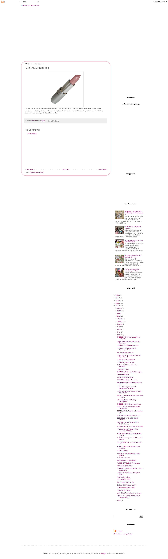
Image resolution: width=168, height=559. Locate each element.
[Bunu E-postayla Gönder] (49, 121)
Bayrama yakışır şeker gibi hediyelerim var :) (133, 256)
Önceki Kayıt (102, 169)
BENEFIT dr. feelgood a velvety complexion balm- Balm (126, 387)
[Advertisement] (66, 151)
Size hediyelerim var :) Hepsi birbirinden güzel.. (134, 241)
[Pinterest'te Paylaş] (58, 121)
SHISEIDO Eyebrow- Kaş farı (126, 362)
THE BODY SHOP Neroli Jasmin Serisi (129, 404)
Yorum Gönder (31, 133)
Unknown (119, 531)
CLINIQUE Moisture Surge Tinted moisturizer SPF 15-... (127, 430)
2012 (117, 306)
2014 (117, 300)
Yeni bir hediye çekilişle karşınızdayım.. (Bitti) (132, 270)
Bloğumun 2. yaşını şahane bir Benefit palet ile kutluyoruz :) (134, 213)
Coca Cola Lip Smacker (124, 466)
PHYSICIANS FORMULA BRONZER (128, 415)
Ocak (119, 500)
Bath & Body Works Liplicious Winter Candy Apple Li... (128, 496)
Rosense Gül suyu (123, 369)
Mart (118, 332)
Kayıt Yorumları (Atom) (36, 172)
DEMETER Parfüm (123, 374)
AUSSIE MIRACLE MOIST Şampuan (128, 463)
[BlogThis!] (52, 121)
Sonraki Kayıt (29, 169)
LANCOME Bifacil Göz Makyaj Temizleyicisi (126, 400)
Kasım (119, 311)
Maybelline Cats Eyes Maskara (126, 460)
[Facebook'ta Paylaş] (56, 121)
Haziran (120, 324)
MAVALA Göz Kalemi (123, 477)
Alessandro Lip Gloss (123, 458)
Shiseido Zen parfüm (123, 490)
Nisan (119, 329)
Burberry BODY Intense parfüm (126, 485)
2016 (117, 295)
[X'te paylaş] (54, 121)
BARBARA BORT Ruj (123, 480)
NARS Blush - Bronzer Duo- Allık (127, 380)
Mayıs (119, 327)
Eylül (119, 316)
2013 (117, 303)
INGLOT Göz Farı (122, 451)
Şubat (119, 335)
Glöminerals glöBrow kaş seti (126, 487)
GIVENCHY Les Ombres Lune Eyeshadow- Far (126, 349)
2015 (117, 298)
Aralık (119, 308)
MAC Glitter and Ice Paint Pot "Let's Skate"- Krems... (128, 423)
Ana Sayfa (66, 169)
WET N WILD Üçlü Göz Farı (125, 482)
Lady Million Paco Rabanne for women (129, 493)
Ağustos (120, 319)
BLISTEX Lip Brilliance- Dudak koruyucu (129, 372)
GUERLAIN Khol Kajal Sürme (126, 359)
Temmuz (120, 321)
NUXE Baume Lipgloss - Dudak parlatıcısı (130, 426)
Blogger (103, 553)
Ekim (119, 313)
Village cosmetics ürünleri (125, 377)
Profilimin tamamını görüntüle (123, 534)
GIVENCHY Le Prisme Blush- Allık (127, 346)
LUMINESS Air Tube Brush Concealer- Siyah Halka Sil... (129, 356)
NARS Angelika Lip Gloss (125, 352)
